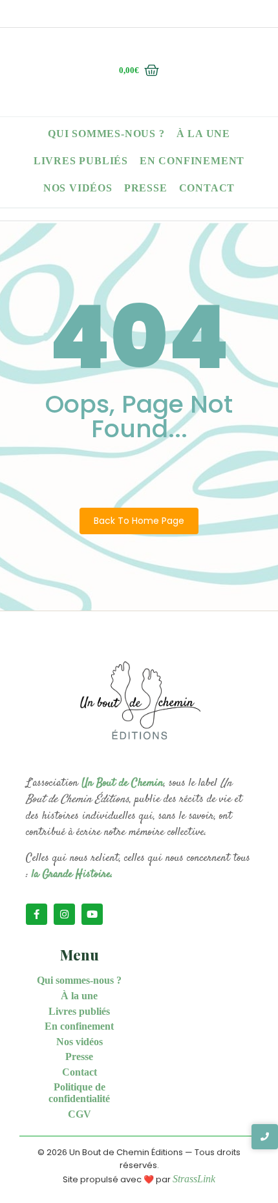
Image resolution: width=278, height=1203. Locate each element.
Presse (145, 187)
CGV (79, 1114)
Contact (207, 187)
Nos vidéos (77, 187)
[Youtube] (92, 914)
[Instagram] (64, 914)
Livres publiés (81, 160)
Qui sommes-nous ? (106, 133)
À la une (203, 133)
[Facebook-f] (36, 914)
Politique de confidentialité (79, 1092)
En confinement (192, 160)
